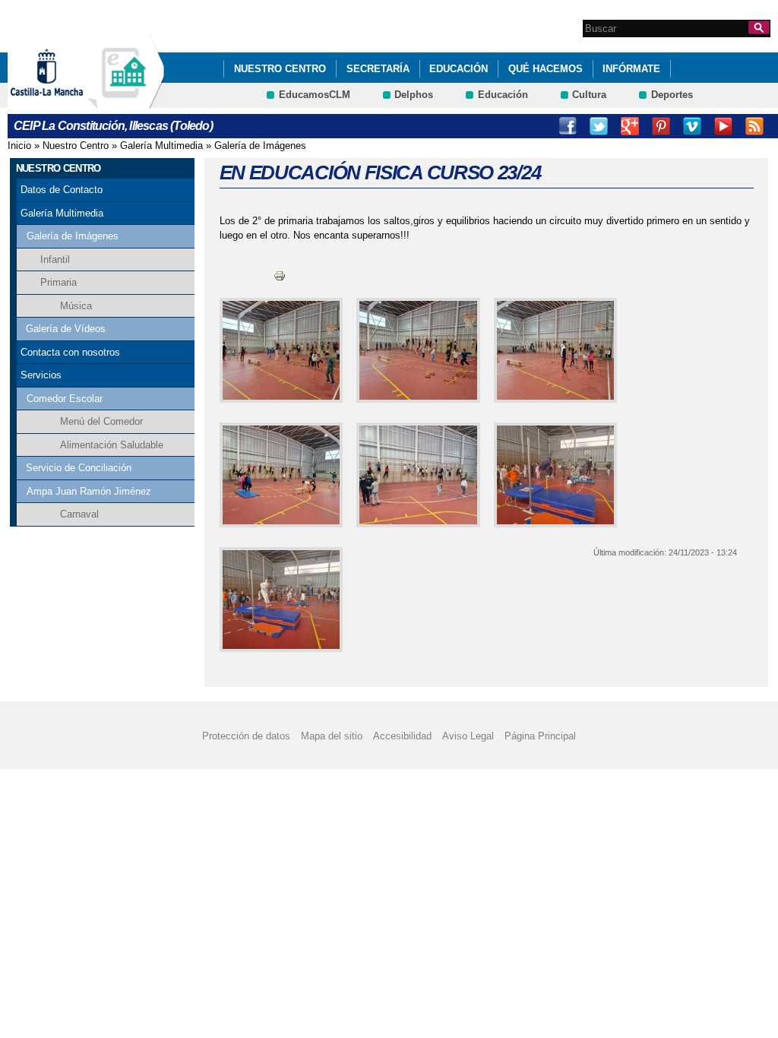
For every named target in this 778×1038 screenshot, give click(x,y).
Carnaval (79, 514)
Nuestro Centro (280, 68)
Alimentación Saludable (111, 445)
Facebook (567, 126)
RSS (754, 126)
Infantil (55, 259)
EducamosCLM (314, 94)
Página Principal (540, 736)
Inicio (19, 145)
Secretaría (378, 68)
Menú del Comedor (101, 421)
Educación (458, 68)
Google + (630, 126)
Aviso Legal (468, 736)
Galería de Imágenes (260, 145)
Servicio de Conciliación (78, 467)
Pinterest (661, 126)
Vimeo (692, 126)
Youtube (723, 126)
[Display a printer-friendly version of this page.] (280, 275)
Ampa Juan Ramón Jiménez (89, 491)
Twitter (599, 126)
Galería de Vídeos (66, 328)
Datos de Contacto (62, 189)
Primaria (58, 282)
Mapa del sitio (331, 736)
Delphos (413, 94)
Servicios (41, 375)
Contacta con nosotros (70, 352)
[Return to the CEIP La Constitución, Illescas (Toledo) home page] (125, 101)
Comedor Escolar (65, 398)
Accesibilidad (402, 736)
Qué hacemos (545, 68)
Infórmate (631, 68)
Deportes (672, 94)
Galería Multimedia (161, 145)
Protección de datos (246, 736)
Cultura (589, 94)
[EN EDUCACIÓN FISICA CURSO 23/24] (278, 350)
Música (76, 306)
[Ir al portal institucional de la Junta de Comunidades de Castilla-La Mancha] (66, 101)
